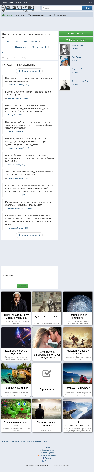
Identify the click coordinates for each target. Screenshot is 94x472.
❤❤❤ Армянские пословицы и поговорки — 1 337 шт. (29, 441)
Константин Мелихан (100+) (18, 228)
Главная (5, 441)
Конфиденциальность (47, 450)
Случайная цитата (36, 14)
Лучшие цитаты (77, 33)
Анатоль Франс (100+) (16, 164)
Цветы (4, 53)
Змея (16, 53)
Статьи (11, 2)
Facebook (48, 458)
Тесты (25, 2)
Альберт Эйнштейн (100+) (18, 98)
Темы (49, 14)
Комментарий (8, 275)
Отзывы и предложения (48, 455)
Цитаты (4, 2)
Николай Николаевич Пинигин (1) (20, 208)
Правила (47, 447)
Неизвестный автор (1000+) (18, 84)
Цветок (10, 53)
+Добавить (7, 14)
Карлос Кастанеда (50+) (17, 195)
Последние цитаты (47, 453)
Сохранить (22, 286)
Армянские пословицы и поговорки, (24, 41)
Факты (18, 2)
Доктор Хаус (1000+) (16, 115)
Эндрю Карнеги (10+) (16, 131)
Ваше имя (9, 270)
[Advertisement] (47, 24)
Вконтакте (48, 461)
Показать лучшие (29, 71)
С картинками (60, 14)
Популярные (20, 14)
